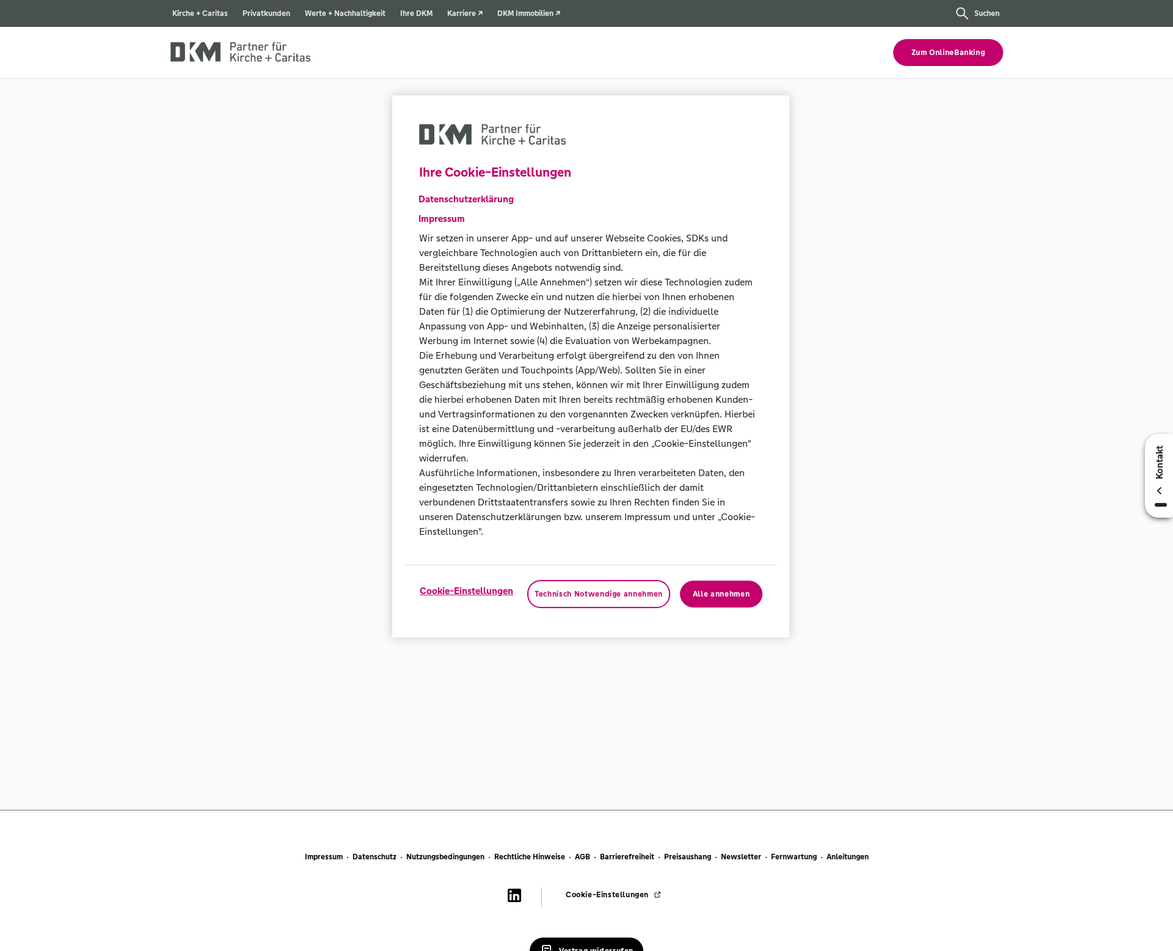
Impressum (324, 857)
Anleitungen (848, 857)
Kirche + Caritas (200, 13)
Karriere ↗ (465, 13)
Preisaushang (687, 857)
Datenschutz (374, 857)
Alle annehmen (721, 594)
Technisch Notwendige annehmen (599, 594)
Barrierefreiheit (627, 857)
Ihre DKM (416, 13)
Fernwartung (794, 857)
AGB (582, 857)
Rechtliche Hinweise (529, 857)
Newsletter (741, 857)
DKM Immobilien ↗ (528, 13)
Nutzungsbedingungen (445, 857)
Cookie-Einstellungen (466, 591)
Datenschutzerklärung (466, 199)
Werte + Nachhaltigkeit (345, 13)
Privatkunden (266, 13)
